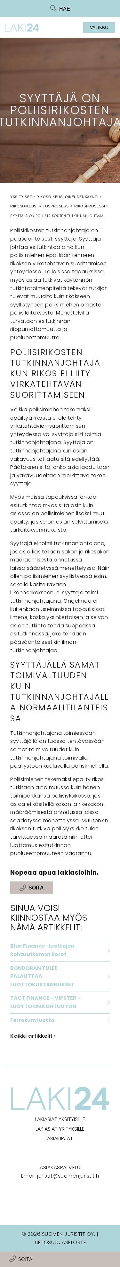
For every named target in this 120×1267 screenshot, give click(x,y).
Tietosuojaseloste (60, 1242)
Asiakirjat (60, 1138)
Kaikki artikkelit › (33, 1036)
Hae (64, 9)
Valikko (99, 27)
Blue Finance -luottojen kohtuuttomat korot (42, 950)
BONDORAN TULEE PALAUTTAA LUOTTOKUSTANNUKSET (42, 976)
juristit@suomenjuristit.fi (68, 1176)
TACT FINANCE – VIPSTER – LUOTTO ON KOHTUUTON (45, 1002)
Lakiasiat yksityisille (60, 1119)
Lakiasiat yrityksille (60, 1129)
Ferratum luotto (32, 1020)
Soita (25, 1259)
